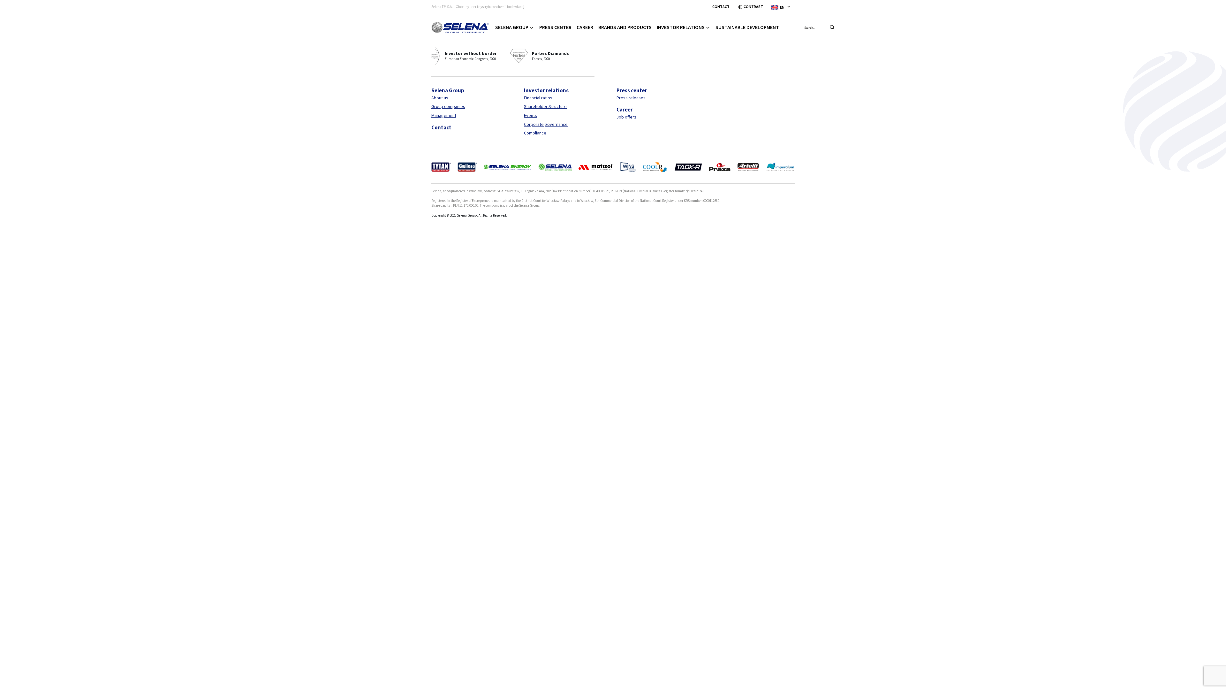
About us (439, 98)
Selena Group (511, 27)
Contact (721, 6)
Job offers (626, 117)
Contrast (753, 6)
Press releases (631, 98)
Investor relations (681, 27)
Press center (555, 27)
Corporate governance (546, 124)
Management (443, 115)
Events (530, 115)
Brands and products (625, 27)
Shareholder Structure (545, 106)
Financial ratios (538, 98)
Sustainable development (747, 27)
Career (585, 27)
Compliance (535, 133)
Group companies (448, 106)
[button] (783, 7)
